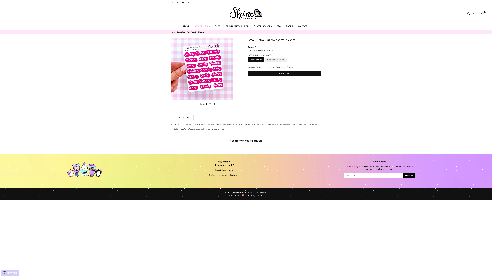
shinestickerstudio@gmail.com (226, 175)
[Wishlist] (477, 13)
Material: (260, 55)
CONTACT (302, 26)
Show (10, 273)
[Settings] (473, 13)
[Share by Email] (214, 104)
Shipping (251, 50)
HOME (186, 26)
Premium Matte (256, 59)
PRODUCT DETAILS (182, 117)
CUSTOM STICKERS (263, 26)
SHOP (218, 26)
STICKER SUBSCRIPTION (237, 26)
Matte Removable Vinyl (276, 59)
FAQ (279, 26)
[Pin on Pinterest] (210, 104)
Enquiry (289, 67)
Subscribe (409, 175)
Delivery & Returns (274, 67)
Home (173, 32)
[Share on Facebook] (207, 104)
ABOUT (289, 26)
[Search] (468, 13)
